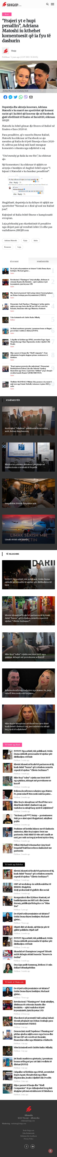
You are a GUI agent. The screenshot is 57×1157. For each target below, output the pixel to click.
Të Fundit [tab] (14, 262)
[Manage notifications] (50, 1151)
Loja (19, 247)
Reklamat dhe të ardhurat (28, 1136)
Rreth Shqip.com (28, 1130)
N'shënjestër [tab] (43, 262)
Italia (36, 240)
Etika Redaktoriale (28, 1133)
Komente (7, 247)
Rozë (7, 14)
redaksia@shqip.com (28, 1121)
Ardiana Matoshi (10, 240)
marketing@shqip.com (18, 1124)
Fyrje (25, 240)
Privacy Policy (28, 1139)
